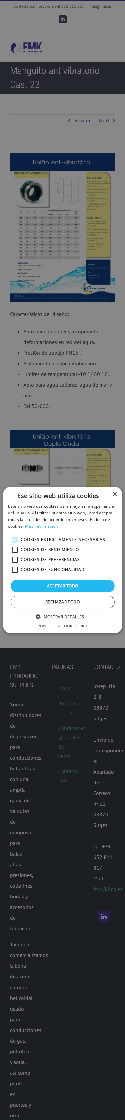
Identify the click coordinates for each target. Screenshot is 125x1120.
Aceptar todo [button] (62, 586)
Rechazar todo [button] (62, 602)
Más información (41, 526)
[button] (62, 616)
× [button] (114, 494)
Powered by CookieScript (62, 625)
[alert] (62, 560)
